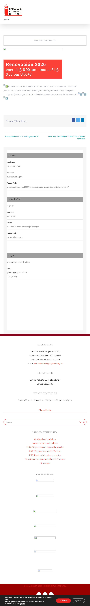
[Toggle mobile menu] (85, 4)
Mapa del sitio (45, 410)
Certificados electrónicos (45, 439)
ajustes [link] (22, 604)
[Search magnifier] (83, 422)
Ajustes (78, 601)
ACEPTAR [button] (63, 601)
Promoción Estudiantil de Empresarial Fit (22, 136)
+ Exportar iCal (42, 106)
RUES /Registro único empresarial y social (45, 447)
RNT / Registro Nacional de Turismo (45, 451)
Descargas (45, 463)
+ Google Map (12, 276)
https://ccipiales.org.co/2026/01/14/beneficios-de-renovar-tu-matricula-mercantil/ (38, 187)
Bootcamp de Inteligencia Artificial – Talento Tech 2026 (66, 137)
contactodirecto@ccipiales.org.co (48, 363)
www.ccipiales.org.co (15, 237)
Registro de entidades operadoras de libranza (45, 459)
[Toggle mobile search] (81, 4)
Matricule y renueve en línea (45, 443)
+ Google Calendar (16, 106)
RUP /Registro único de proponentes (45, 455)
